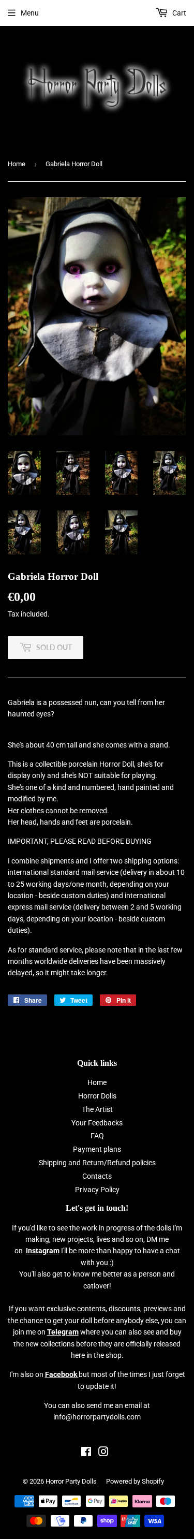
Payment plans (97, 1149)
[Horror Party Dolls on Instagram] (103, 1453)
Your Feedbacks (97, 1123)
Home (16, 164)
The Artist (97, 1109)
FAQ (97, 1136)
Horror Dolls (97, 1096)
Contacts (97, 1176)
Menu (30, 13)
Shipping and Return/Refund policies (97, 1163)
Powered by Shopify (135, 1481)
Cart (178, 13)
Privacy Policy (97, 1189)
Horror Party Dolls (71, 1481)
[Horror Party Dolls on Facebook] (86, 1453)
